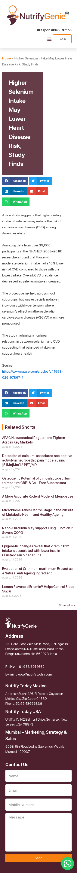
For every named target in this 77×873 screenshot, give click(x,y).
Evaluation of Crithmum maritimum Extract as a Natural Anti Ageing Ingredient (37, 571)
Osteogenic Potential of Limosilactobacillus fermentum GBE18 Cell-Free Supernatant (36, 480)
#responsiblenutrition (54, 30)
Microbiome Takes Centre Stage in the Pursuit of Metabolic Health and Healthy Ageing (37, 512)
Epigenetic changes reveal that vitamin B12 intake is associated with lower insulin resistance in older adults (35, 550)
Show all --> (67, 605)
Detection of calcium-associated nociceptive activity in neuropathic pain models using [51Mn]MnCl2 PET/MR (37, 460)
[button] (49, 38)
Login (62, 39)
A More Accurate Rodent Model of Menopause (37, 496)
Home (6, 58)
